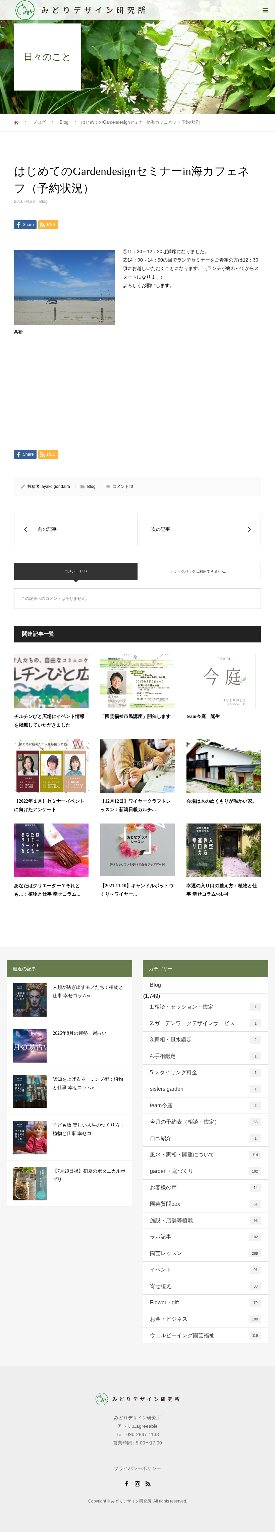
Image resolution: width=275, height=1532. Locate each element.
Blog (43, 201)
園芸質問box (204, 1204)
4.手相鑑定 (203, 1056)
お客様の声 (204, 1187)
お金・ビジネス (204, 1319)
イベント (204, 1269)
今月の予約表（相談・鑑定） (204, 1122)
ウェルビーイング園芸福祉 (204, 1335)
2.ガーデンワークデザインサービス (203, 1023)
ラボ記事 (204, 1237)
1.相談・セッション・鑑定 (203, 1007)
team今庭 (203, 1105)
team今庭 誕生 (203, 716)
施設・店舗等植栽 (204, 1220)
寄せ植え (204, 1286)
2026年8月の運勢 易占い (80, 1033)
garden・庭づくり (204, 1171)
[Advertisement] (137, 400)
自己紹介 (203, 1138)
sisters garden (203, 1089)
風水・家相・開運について (204, 1154)
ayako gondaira (56, 486)
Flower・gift (204, 1302)
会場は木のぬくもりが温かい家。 (221, 801)
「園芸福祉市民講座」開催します (135, 716)
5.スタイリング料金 (203, 1072)
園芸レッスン (204, 1253)
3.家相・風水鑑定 (203, 1039)
